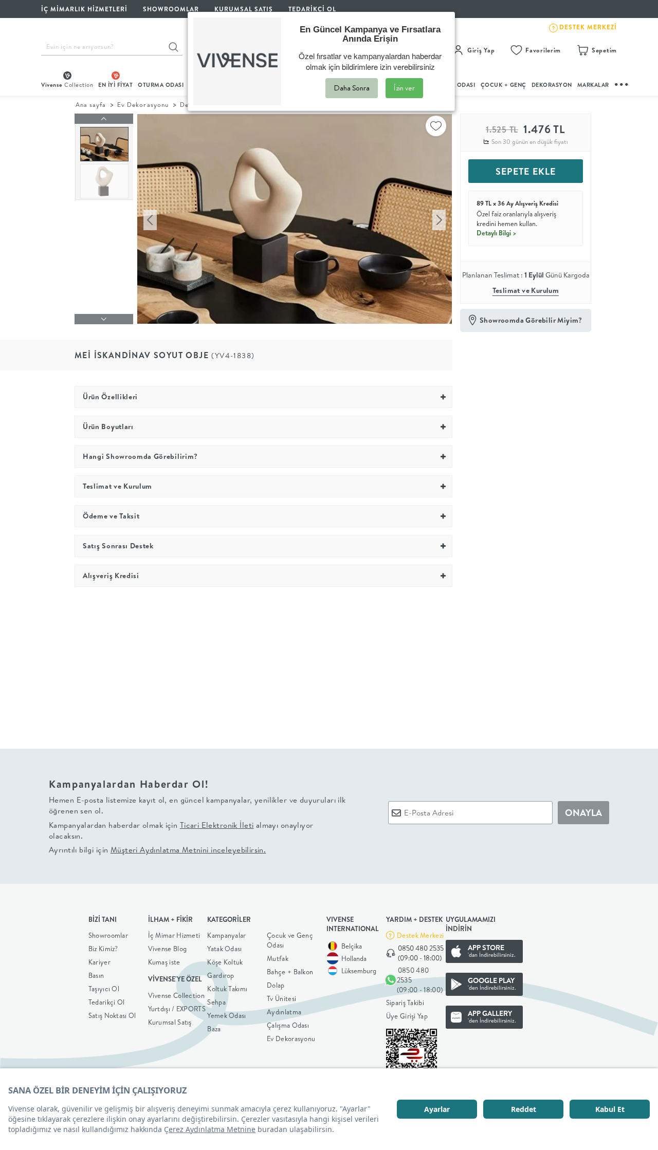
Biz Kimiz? (103, 948)
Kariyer (99, 962)
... (622, 83)
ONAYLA (583, 812)
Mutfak (277, 958)
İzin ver (404, 88)
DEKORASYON (552, 85)
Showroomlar (108, 935)
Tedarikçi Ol (312, 9)
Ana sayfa (91, 104)
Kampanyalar (226, 935)
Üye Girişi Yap (407, 1016)
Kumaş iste (164, 962)
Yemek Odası (226, 1015)
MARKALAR (593, 85)
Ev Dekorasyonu (142, 104)
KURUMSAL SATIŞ (243, 9)
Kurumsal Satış (170, 1022)
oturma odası (161, 85)
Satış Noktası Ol (112, 1015)
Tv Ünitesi (281, 998)
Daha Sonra (352, 88)
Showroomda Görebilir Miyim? (531, 320)
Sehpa (216, 1002)
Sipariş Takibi (405, 1002)
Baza (214, 1028)
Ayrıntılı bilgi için (157, 849)
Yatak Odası (224, 948)
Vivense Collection (176, 995)
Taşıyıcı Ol (103, 988)
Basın (96, 975)
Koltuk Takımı (227, 988)
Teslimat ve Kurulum (525, 290)
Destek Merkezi (420, 935)
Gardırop (220, 975)
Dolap (276, 985)
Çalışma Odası (288, 1025)
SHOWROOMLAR (171, 9)
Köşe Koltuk (225, 962)
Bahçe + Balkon (290, 971)
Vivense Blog (167, 948)
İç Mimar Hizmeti (174, 935)
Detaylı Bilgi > (497, 232)
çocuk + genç (503, 85)
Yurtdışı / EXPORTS (177, 1008)
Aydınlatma (284, 1011)
